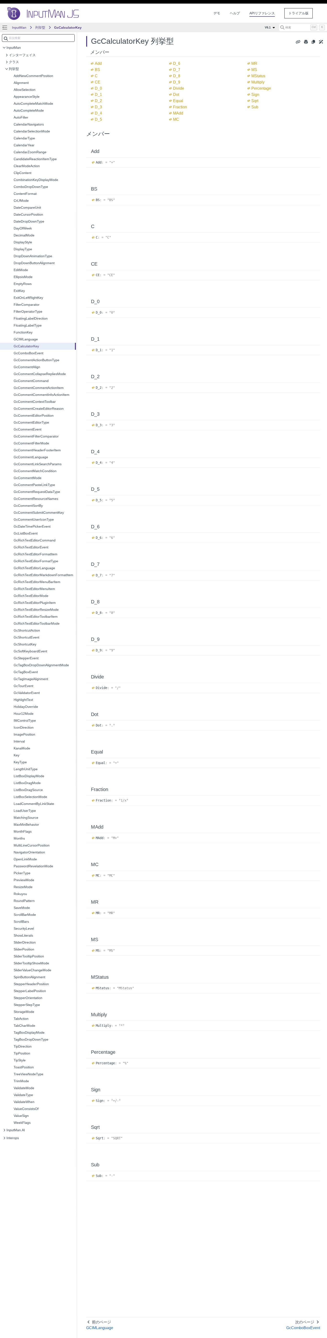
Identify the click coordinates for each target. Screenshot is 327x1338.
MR (254, 63)
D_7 (176, 70)
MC (176, 119)
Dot (176, 95)
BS (97, 70)
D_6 (176, 63)
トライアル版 (298, 13)
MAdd (178, 113)
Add (98, 63)
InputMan (19, 27)
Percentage (261, 88)
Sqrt (254, 101)
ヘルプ (235, 13)
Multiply (258, 82)
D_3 (98, 107)
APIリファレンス (262, 13)
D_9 (176, 82)
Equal (178, 101)
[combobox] (38, 38)
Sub (254, 107)
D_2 (98, 101)
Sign (255, 95)
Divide (178, 88)
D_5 (98, 119)
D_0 (98, 88)
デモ (217, 13)
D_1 (98, 95)
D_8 (176, 76)
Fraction (180, 107)
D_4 (98, 113)
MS (254, 70)
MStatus (258, 76)
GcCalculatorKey (68, 27)
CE (97, 82)
